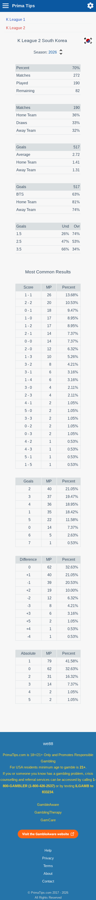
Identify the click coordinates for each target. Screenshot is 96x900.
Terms (48, 866)
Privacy (48, 858)
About (48, 873)
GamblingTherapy (48, 812)
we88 (48, 743)
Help (48, 850)
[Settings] (90, 5)
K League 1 (15, 19)
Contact (48, 881)
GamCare (48, 820)
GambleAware (48, 805)
